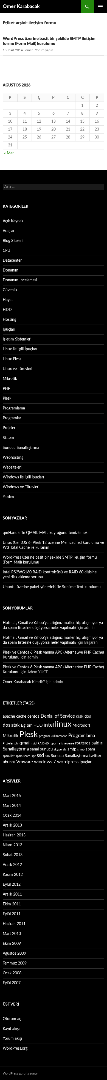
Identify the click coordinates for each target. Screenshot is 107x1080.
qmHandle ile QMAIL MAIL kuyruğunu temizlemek (45, 533)
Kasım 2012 (13, 875)
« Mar (9, 153)
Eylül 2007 (12, 983)
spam (90, 749)
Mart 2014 (12, 806)
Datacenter (12, 260)
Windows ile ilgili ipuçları (23, 477)
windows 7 (45, 762)
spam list (9, 756)
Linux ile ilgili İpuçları (20, 349)
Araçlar (9, 231)
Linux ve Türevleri (17, 369)
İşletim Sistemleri (17, 339)
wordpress (67, 762)
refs (60, 743)
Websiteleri (12, 467)
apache (9, 716)
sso (47, 756)
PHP (6, 389)
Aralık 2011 (12, 894)
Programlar (12, 418)
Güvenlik (10, 290)
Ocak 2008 (12, 973)
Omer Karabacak (21, 6)
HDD (7, 310)
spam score (23, 756)
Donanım (10, 270)
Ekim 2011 (12, 904)
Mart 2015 (12, 796)
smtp (71, 749)
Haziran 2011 (14, 924)
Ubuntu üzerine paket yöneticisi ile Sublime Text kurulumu (52, 587)
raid (34, 743)
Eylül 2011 (12, 914)
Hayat (8, 300)
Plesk (7, 398)
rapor (53, 743)
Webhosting (13, 458)
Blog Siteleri (12, 241)
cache (21, 716)
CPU (6, 251)
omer (29, 50)
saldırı (97, 743)
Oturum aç (12, 1019)
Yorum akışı (12, 1039)
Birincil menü (100, 6)
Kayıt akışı (11, 1029)
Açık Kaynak (13, 221)
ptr (16, 743)
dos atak (11, 725)
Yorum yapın (44, 50)
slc (64, 749)
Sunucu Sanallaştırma (21, 448)
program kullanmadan (53, 736)
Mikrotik (10, 379)
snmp (81, 749)
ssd (40, 755)
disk (79, 716)
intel (49, 725)
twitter (95, 756)
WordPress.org (15, 1048)
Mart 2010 (12, 934)
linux (63, 724)
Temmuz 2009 (15, 963)
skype (58, 749)
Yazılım (8, 497)
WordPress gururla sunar (20, 1073)
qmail (24, 743)
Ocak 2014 (12, 816)
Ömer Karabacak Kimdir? (24, 682)
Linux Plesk (12, 359)
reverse (69, 743)
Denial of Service (58, 716)
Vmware (24, 762)
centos (33, 716)
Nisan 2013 (12, 845)
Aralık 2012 (12, 865)
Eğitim (26, 725)
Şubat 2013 (12, 855)
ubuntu (9, 762)
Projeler (9, 428)
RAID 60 (43, 743)
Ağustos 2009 (14, 953)
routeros (83, 743)
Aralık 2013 (12, 825)
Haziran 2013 (14, 835)
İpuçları (9, 329)
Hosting (9, 320)
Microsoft (81, 725)
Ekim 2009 (12, 944)
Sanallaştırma (16, 749)
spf (34, 756)
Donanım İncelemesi (20, 280)
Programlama (14, 408)
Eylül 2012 (12, 884)
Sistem (8, 438)
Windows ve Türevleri (21, 487)
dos (88, 716)
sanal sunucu (41, 749)
